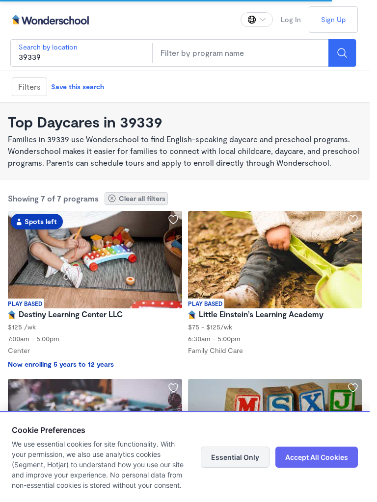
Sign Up (333, 19)
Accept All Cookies (316, 457)
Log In (291, 19)
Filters (29, 86)
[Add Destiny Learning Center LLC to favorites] (173, 220)
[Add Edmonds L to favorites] (353, 388)
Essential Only (235, 457)
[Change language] (257, 19)
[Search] (342, 53)
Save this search (77, 86)
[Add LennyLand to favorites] (173, 388)
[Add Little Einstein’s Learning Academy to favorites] (353, 220)
